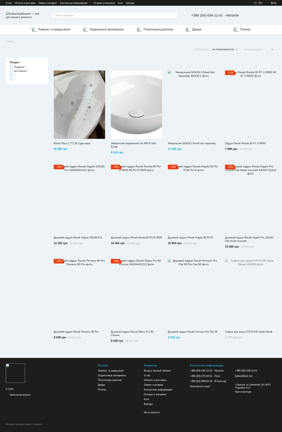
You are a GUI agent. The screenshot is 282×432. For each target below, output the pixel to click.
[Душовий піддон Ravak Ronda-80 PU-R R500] (136, 199)
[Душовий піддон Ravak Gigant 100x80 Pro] (79, 199)
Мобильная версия (20, 395)
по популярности (223, 49)
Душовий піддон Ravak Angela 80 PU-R (190, 237)
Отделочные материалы (107, 29)
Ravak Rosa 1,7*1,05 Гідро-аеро (72, 143)
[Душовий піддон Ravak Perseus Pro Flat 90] (193, 293)
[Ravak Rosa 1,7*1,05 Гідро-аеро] (79, 104)
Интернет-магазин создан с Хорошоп (24, 424)
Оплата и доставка (25, 3)
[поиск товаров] (175, 15)
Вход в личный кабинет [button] (157, 370)
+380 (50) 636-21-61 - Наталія (215, 15)
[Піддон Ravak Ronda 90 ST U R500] (250, 104)
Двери (196, 29)
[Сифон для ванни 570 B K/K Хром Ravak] (250, 293)
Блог (120, 3)
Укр (255, 3)
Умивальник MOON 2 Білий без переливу (192, 143)
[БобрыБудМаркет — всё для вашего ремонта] (15, 373)
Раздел (15, 62)
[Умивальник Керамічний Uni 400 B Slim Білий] (136, 104)
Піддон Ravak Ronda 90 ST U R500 (245, 143)
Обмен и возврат (48, 3)
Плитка (245, 29)
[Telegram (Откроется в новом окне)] (144, 2)
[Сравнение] (263, 15)
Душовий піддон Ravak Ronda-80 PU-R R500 (136, 237)
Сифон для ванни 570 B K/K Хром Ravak (249, 331)
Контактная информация (73, 3)
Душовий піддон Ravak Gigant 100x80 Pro (78, 237)
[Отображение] (269, 49)
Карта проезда (243, 391)
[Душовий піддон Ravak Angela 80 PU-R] (193, 199)
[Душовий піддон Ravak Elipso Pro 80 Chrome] (136, 293)
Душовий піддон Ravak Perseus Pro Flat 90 (193, 331)
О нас (9, 3)
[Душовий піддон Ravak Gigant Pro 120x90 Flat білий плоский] (250, 199)
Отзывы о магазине (104, 3)
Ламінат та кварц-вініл (54, 29)
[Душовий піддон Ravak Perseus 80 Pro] (79, 293)
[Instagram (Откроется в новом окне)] (140, 2)
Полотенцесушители (158, 29)
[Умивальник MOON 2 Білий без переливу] (193, 104)
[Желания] (253, 15)
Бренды (130, 3)
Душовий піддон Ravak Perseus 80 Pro (76, 331)
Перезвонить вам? (200, 386)
